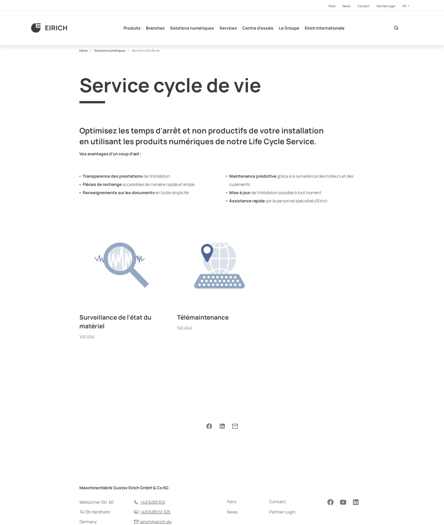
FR (405, 6)
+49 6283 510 (152, 502)
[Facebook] (209, 426)
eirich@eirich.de (155, 521)
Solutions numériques (192, 28)
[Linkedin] (222, 426)
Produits (132, 28)
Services (228, 28)
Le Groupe (289, 28)
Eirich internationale (325, 28)
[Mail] (235, 426)
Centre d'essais (257, 28)
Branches (155, 28)
